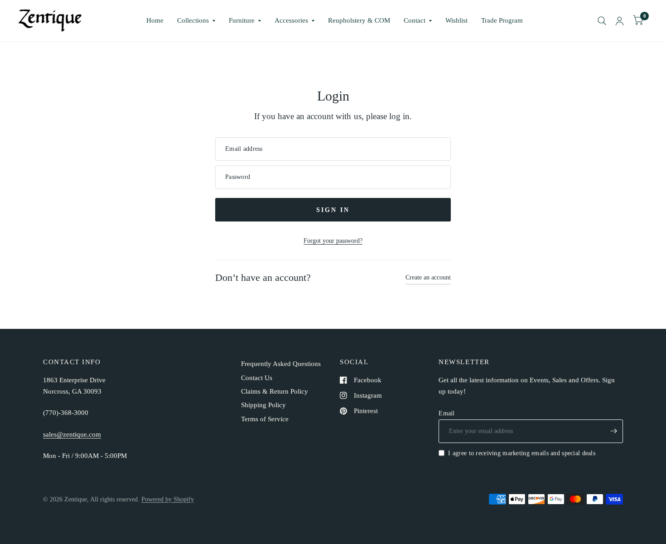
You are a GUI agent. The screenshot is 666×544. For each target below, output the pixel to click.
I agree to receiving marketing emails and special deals (521, 453)
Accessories (291, 20)
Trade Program (502, 20)
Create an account (428, 277)
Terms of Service (265, 419)
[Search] (602, 21)
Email (446, 413)
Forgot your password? (333, 240)
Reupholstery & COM (359, 20)
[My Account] (619, 21)
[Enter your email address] (614, 431)
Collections (193, 20)
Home (155, 20)
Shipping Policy (263, 405)
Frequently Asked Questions (281, 363)
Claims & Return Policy (274, 391)
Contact (414, 20)
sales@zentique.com (72, 434)
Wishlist (456, 20)
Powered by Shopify (167, 499)
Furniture (242, 20)
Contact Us (256, 377)
